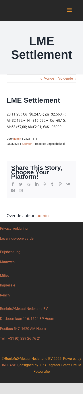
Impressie (7, 285)
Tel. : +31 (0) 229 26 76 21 (20, 338)
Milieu (5, 275)
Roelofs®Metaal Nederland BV (23, 309)
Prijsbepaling (10, 252)
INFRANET (10, 365)
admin (17, 138)
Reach (5, 295)
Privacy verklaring (14, 228)
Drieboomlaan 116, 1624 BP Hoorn (27, 319)
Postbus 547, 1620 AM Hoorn (23, 329)
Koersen (27, 143)
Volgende (65, 78)
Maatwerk (7, 262)
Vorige (49, 78)
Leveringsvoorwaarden (17, 238)
